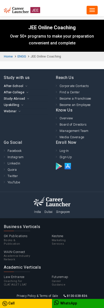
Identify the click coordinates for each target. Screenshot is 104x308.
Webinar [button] (10, 111)
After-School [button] (13, 86)
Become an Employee (75, 105)
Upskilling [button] (11, 105)
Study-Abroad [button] (14, 98)
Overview (66, 118)
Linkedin (14, 163)
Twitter (13, 176)
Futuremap (60, 280)
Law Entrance (15, 280)
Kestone (59, 239)
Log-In (64, 151)
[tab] (26, 86)
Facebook (15, 151)
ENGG (21, 56)
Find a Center (70, 92)
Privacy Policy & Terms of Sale (37, 296)
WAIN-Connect (17, 255)
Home (8, 56)
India (37, 212)
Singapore (63, 212)
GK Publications (16, 239)
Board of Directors (73, 124)
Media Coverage (72, 137)
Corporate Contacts (74, 86)
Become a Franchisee (75, 98)
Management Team (74, 131)
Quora (12, 170)
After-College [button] (14, 92)
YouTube (14, 182)
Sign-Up (66, 157)
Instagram (16, 157)
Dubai (48, 212)
